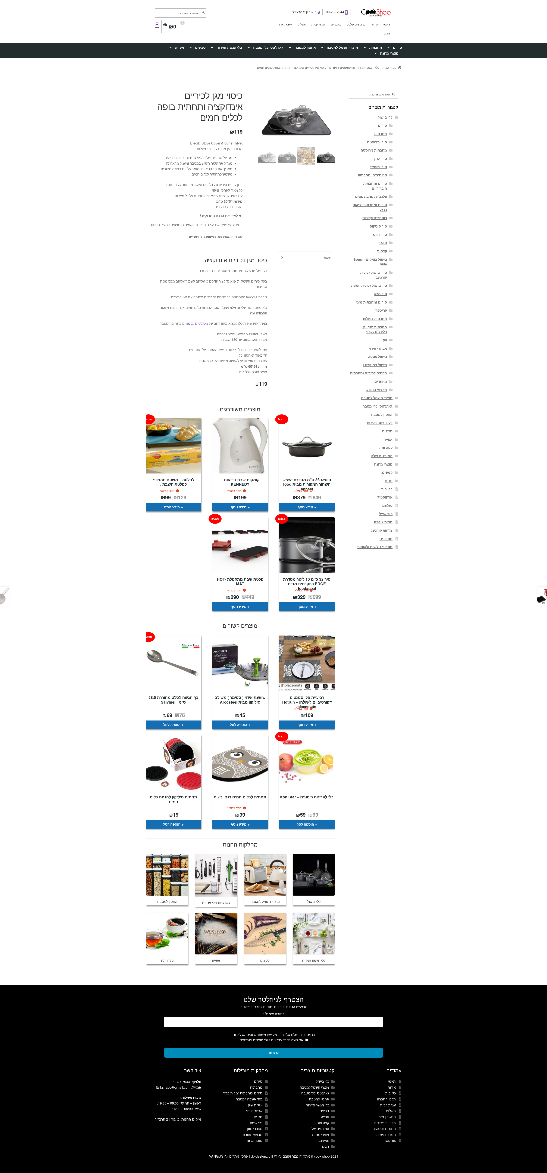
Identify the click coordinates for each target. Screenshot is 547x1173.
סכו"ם (258, 1116)
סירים (397, 47)
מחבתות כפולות (375, 318)
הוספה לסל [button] (238, 724)
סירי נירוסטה (377, 142)
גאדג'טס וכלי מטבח (268, 47)
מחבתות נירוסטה (374, 150)
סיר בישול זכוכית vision (369, 285)
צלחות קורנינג (382, 530)
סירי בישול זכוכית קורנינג (373, 275)
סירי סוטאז (378, 166)
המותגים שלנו (382, 455)
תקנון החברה (386, 1099)
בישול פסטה (377, 356)
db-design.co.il (262, 1156)
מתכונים (386, 538)
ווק (385, 340)
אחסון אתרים (238, 1156)
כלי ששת (256, 1122)
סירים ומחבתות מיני (371, 302)
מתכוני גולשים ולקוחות (375, 546)
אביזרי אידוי (378, 348)
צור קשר (390, 1140)
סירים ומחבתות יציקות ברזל (370, 207)
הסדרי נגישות (386, 1134)
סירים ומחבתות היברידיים (375, 186)
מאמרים (336, 24)
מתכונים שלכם (356, 24)
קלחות (382, 251)
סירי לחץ (380, 158)
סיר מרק (380, 293)
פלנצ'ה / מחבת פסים (371, 196)
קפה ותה (386, 447)
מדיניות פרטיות (385, 1122)
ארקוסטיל (385, 497)
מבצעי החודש (376, 389)
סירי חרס (380, 234)
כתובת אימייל (273, 1013)
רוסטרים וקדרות (374, 217)
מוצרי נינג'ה (383, 522)
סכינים (200, 47)
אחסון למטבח (305, 47)
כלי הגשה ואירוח (229, 47)
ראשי (386, 24)
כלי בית (387, 489)
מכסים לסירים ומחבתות (368, 373)
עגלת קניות (318, 24)
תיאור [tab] (327, 257)
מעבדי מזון (254, 1128)
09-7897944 (335, 11)
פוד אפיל (386, 513)
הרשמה (273, 1052)
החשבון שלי (387, 1116)
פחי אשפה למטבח (249, 1099)
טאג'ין (382, 242)
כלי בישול (385, 117)
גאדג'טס (224, 236)
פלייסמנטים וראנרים (342, 67)
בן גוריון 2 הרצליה (305, 11)
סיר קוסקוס (378, 226)
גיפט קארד (285, 24)
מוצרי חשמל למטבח (342, 47)
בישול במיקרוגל (375, 364)
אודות (374, 24)
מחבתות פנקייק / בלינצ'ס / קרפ (374, 329)
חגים (387, 33)
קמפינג (387, 472)
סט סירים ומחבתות (372, 175)
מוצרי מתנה (389, 53)
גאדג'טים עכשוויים (195, 323)
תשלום (301, 24)
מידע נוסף (305, 507)
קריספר (381, 310)
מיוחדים (380, 381)
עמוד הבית (389, 67)
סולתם (387, 505)
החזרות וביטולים (384, 1128)
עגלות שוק (255, 1105)
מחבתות (375, 47)
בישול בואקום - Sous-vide (370, 262)
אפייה (179, 47)
